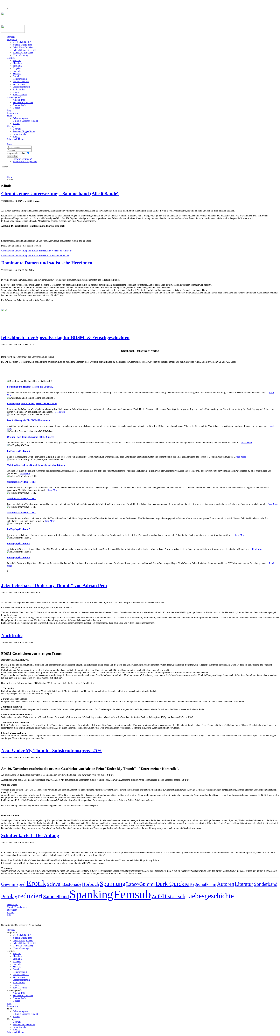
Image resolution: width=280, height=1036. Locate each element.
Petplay (9, 896)
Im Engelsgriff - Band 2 (18, 543)
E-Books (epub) (20, 118)
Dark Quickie (172, 883)
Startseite (11, 37)
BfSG (9, 915)
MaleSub (17, 73)
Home (10, 177)
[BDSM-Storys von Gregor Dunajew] (6, 310)
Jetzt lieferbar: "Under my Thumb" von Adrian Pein (54, 585)
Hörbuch (90, 884)
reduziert (30, 896)
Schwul (54, 884)
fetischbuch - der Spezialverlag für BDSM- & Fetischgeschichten (65, 337)
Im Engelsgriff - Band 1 (18, 557)
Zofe (157, 896)
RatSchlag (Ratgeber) (23, 52)
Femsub (132, 894)
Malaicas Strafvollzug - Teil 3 (21, 482)
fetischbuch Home (15, 139)
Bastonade (71, 884)
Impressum (12, 910)
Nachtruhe (11, 635)
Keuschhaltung (20, 79)
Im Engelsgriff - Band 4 (18, 451)
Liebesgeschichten (21, 86)
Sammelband (56, 896)
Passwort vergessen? (22, 159)
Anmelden (12, 156)
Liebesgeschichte (210, 896)
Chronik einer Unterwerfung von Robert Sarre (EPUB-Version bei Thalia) (35, 255)
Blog (9, 110)
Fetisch (16, 76)
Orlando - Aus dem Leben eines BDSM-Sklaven (30, 437)
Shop (9, 115)
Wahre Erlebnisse (21, 81)
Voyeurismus (19, 84)
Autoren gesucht (14, 97)
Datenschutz (12, 904)
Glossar (16, 107)
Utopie (16, 92)
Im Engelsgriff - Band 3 (18, 529)
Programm (12, 39)
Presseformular (20, 134)
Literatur (244, 884)
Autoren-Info (19, 100)
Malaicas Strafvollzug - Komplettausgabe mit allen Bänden (36, 465)
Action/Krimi (19, 89)
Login (10, 144)
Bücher (16, 123)
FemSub (17, 71)
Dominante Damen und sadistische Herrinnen (46, 262)
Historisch (173, 896)
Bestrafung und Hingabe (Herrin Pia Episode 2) (30, 386)
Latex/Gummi (140, 884)
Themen (11, 58)
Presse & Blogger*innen (24, 131)
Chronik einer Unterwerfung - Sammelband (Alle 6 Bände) (60, 193)
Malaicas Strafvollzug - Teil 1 (21, 512)
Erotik (36, 883)
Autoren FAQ (19, 105)
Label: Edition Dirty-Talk (24, 50)
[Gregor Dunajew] (2, 310)
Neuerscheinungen (21, 55)
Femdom (17, 60)
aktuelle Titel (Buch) (22, 44)
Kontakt (16, 136)
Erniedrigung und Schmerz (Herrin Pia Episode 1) (32, 403)
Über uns (11, 126)
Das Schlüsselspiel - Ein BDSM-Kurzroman (28, 420)
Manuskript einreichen (23, 102)
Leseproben (12, 113)
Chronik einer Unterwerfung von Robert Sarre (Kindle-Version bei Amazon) (36, 250)
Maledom (17, 63)
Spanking (17, 65)
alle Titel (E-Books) (22, 42)
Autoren (225, 884)
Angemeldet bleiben (16, 153)
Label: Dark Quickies (23, 47)
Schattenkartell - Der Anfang (30, 835)
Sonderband (265, 884)
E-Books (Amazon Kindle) (25, 121)
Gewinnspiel (13, 884)
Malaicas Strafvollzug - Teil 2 (21, 498)
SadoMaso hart (20, 94)
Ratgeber (17, 68)
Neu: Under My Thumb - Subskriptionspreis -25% (51, 750)
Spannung (112, 883)
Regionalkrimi (202, 884)
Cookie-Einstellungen (17, 907)
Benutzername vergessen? (25, 161)
